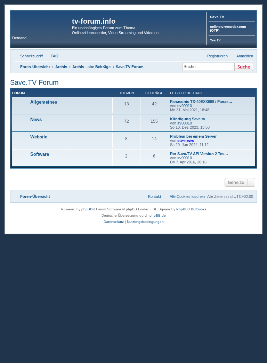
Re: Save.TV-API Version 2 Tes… (199, 154)
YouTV (215, 40)
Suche (243, 67)
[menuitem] (51, 56)
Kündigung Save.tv (187, 119)
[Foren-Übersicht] (42, 23)
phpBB (86, 209)
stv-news (185, 140)
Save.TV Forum (34, 82)
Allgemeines (43, 102)
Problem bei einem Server (193, 136)
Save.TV (217, 17)
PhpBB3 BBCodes (191, 209)
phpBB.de (157, 215)
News (36, 119)
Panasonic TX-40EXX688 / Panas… (201, 101)
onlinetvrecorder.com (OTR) (228, 28)
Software (39, 154)
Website (38, 136)
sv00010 (184, 106)
